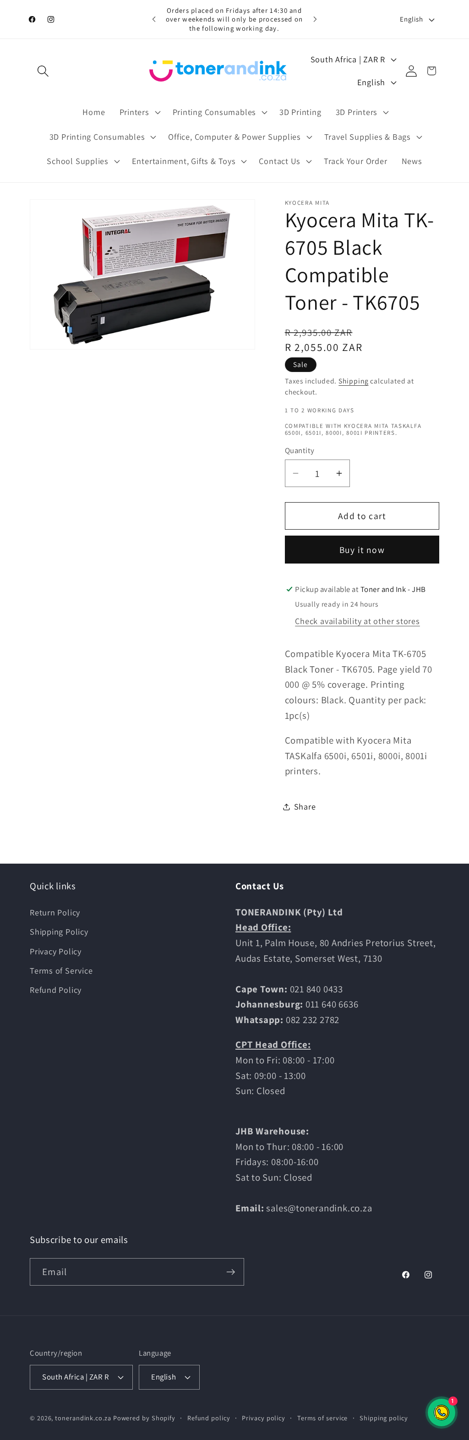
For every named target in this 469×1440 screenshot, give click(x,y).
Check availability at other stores (357, 620)
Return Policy (55, 912)
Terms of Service (61, 970)
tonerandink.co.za (83, 1417)
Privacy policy (263, 1417)
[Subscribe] (231, 1272)
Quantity (300, 450)
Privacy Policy (56, 951)
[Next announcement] (315, 19)
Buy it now (362, 550)
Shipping (353, 380)
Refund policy (208, 1417)
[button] (43, 71)
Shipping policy (384, 1417)
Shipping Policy (59, 931)
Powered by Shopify (144, 1417)
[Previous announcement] (154, 19)
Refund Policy (56, 989)
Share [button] (305, 806)
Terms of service (322, 1417)
